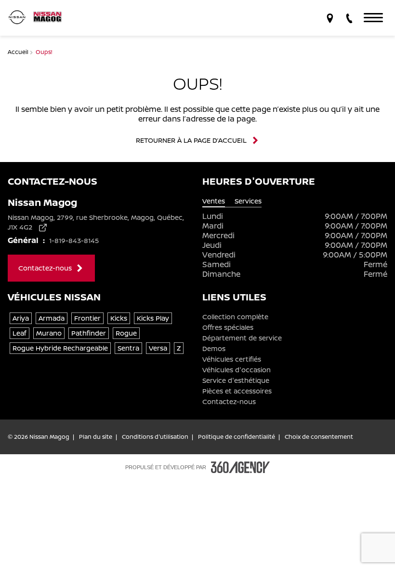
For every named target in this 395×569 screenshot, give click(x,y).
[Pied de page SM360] (240, 467)
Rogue (126, 333)
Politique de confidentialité (236, 437)
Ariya (21, 318)
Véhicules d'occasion (236, 370)
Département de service (242, 338)
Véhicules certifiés (231, 359)
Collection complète (235, 316)
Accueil (19, 52)
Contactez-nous (229, 401)
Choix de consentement (319, 437)
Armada (52, 318)
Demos (213, 348)
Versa (158, 347)
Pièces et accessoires (237, 391)
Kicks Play (153, 318)
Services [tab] (248, 201)
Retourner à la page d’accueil (191, 140)
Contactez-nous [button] (45, 267)
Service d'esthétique (235, 380)
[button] (373, 17)
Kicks (118, 318)
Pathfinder (88, 333)
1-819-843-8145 (74, 240)
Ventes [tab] (213, 201)
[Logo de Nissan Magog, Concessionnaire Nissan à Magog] (38, 17)
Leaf (19, 333)
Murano (49, 333)
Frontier (87, 318)
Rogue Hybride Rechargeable (60, 347)
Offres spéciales (227, 327)
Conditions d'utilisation (155, 437)
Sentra (128, 347)
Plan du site (95, 437)
